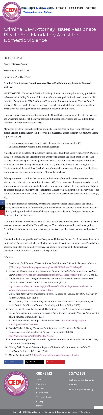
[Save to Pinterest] (2, 212)
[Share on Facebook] (2, 202)
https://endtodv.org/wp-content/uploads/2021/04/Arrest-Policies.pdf (49, 267)
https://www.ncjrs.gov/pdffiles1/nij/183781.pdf (31, 336)
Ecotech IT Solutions (80, 412)
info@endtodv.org (84, 389)
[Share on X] (2, 207)
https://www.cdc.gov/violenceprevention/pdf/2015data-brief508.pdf (49, 274)
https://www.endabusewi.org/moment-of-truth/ (56, 355)
